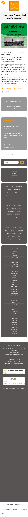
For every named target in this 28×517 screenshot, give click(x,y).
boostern (15, 199)
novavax (6, 230)
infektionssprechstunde (11, 224)
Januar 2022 (14, 289)
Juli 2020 (14, 316)
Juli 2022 (14, 278)
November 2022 (14, 269)
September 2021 (14, 298)
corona (21, 199)
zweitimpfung (18, 239)
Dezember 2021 (14, 291)
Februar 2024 (14, 262)
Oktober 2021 (14, 295)
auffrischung (8, 192)
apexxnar (9, 189)
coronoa (15, 202)
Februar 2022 (14, 287)
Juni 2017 (14, 331)
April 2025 (14, 253)
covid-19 (8, 205)
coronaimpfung (8, 202)
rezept (20, 233)
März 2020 (14, 320)
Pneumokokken (20, 230)
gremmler (18, 211)
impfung (18, 220)
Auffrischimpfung (17, 189)
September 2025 (14, 248)
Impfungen (14, 175)
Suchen (22, 162)
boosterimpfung (8, 199)
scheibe (13, 236)
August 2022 (14, 275)
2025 (12, 186)
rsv (8, 236)
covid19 (14, 205)
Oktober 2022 (14, 271)
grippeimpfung (17, 214)
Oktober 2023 (14, 264)
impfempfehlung (11, 220)
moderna (20, 227)
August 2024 (14, 260)
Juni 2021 (14, 304)
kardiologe (7, 227)
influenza (19, 224)
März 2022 (14, 284)
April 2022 (14, 282)
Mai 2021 (14, 307)
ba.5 (10, 195)
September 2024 (14, 257)
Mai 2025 (14, 251)
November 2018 (14, 329)
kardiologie (14, 227)
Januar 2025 (14, 255)
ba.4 (6, 195)
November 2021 (14, 293)
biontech (15, 195)
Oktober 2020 (14, 311)
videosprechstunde (10, 239)
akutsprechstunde (19, 186)
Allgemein (7, 91)
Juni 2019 (14, 325)
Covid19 (14, 173)
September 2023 (14, 266)
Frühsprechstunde (11, 211)
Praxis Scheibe (8, 88)
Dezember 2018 (14, 327)
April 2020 (14, 318)
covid (21, 202)
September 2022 (14, 273)
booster (21, 195)
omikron (12, 230)
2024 (7, 186)
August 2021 (14, 300)
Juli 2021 (14, 302)
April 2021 (14, 309)
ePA (20, 208)
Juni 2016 (14, 333)
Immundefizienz (19, 217)
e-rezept (19, 205)
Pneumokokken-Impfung (11, 233)
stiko (19, 236)
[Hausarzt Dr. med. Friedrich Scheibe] (14, 6)
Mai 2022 (14, 280)
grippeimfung (9, 214)
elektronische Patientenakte (11, 208)
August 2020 (14, 313)
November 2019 (14, 322)
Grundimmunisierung (9, 217)
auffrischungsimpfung (18, 192)
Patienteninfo (12, 140)
